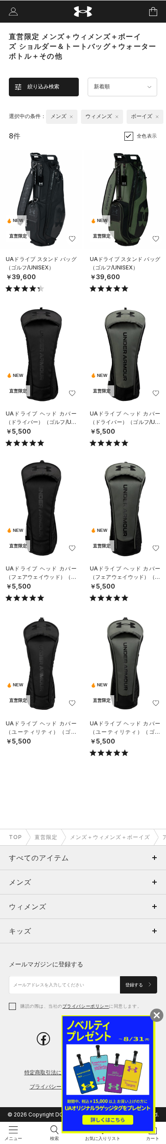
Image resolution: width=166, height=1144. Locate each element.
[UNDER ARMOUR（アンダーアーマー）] (83, 12)
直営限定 (46, 837)
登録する (134, 984)
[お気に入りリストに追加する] (72, 239)
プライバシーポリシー (85, 1006)
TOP (15, 837)
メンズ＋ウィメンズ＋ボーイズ (110, 837)
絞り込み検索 (43, 86)
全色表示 (147, 136)
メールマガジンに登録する (46, 964)
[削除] (71, 116)
